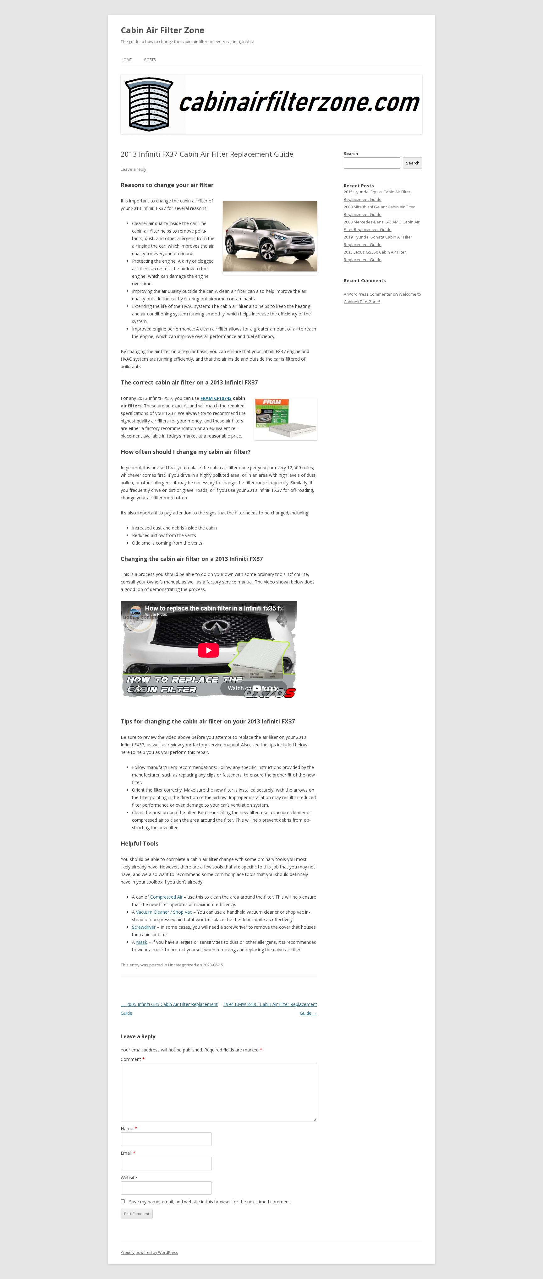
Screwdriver (144, 927)
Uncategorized (182, 965)
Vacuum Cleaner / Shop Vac (164, 912)
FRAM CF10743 (216, 398)
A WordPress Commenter (368, 294)
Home (126, 59)
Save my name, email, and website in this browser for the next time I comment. (210, 1202)
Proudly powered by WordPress (149, 1252)
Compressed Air (166, 897)
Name (129, 1128)
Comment (133, 1059)
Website (129, 1177)
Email (128, 1153)
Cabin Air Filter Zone (162, 30)
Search (351, 153)
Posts (150, 59)
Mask (141, 942)
